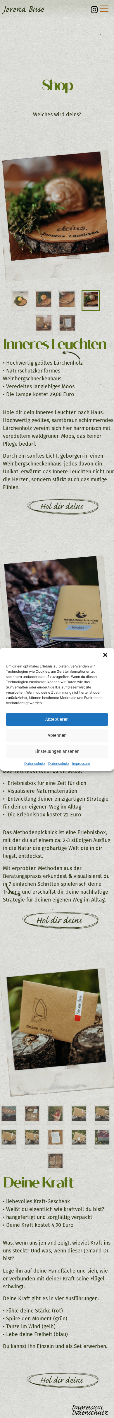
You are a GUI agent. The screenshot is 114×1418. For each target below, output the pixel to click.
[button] (105, 655)
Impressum (81, 763)
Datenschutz (34, 763)
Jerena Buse (23, 9)
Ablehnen (57, 735)
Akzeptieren (57, 719)
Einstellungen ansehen (57, 751)
